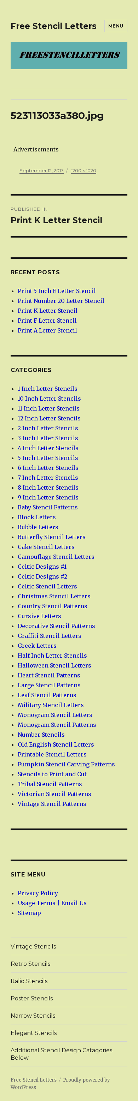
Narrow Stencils (33, 1015)
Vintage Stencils (33, 946)
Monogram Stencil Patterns (57, 724)
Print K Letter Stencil (47, 310)
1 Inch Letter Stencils (47, 388)
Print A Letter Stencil (47, 330)
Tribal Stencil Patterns (50, 784)
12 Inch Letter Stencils (49, 418)
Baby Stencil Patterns (48, 507)
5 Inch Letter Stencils (48, 457)
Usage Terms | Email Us (52, 902)
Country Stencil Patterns (52, 606)
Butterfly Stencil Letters (52, 536)
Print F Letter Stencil (47, 320)
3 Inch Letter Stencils (48, 438)
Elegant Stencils (34, 1033)
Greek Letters (37, 645)
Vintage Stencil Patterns (52, 803)
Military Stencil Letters (51, 704)
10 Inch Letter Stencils (49, 398)
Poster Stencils (32, 998)
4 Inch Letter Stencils (48, 447)
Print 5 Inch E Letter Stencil (57, 290)
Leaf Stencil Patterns (47, 695)
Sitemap (29, 912)
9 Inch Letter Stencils (48, 497)
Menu (115, 26)
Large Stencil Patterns (49, 685)
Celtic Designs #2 (42, 576)
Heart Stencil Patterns (49, 675)
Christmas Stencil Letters (54, 596)
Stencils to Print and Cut (52, 774)
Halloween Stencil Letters (54, 665)
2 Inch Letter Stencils (48, 428)
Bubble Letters (38, 527)
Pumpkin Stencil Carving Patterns (66, 764)
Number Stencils (41, 734)
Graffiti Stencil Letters (49, 635)
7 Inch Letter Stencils (48, 477)
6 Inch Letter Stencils (48, 467)
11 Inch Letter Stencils (49, 408)
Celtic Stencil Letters (47, 586)
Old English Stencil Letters (56, 744)
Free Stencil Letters (54, 26)
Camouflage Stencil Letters (56, 556)
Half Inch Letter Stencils (52, 655)
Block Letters (37, 517)
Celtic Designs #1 (42, 566)
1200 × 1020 (83, 170)
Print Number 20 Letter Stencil (61, 300)
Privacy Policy (38, 893)
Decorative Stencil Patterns (56, 625)
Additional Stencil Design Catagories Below (61, 1054)
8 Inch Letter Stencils (48, 487)
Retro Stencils (30, 964)
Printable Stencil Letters (52, 754)
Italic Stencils (29, 981)
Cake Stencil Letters (46, 546)
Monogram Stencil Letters (55, 714)
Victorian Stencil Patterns (54, 793)
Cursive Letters (39, 616)
